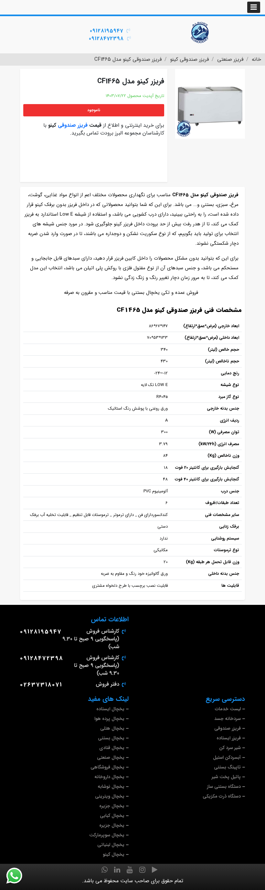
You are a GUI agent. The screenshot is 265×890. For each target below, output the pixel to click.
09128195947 (106, 31)
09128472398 (106, 39)
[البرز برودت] (200, 32)
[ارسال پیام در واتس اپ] (18, 875)
